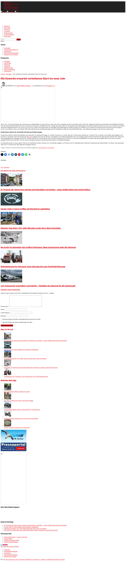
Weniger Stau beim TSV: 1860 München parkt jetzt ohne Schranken (31, 228)
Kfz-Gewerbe (5, 167)
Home (3, 74)
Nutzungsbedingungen (11, 7)
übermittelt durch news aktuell (46, 147)
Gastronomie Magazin (11, 542)
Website (3, 316)
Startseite (7, 2)
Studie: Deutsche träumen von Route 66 (16, 427)
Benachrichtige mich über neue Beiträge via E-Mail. (17, 322)
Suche (18, 39)
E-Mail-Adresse (5, 313)
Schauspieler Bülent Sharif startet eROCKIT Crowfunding (22, 409)
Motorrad (7, 29)
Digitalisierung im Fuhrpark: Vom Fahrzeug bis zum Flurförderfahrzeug (33, 266)
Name (2, 309)
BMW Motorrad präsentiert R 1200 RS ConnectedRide (21, 418)
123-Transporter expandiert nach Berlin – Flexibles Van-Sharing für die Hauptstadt (38, 285)
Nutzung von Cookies (11, 8)
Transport (7, 31)
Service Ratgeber (9, 34)
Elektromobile (8, 33)
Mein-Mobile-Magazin (23, 86)
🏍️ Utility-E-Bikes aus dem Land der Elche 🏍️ (18, 400)
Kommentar (5, 306)
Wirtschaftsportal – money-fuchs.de (15, 537)
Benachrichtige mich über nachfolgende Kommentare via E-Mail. (22, 319)
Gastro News (8, 539)
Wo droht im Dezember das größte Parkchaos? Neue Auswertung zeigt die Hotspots (38, 247)
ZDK (30, 137)
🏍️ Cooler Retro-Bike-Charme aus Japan (17, 391)
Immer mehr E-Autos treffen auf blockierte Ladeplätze (25, 209)
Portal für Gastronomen (11, 540)
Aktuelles (7, 26)
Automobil (7, 28)
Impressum (7, 5)
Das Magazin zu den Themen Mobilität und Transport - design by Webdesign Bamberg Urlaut (35, 559)
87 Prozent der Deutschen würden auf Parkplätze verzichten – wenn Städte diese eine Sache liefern (45, 189)
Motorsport (7, 36)
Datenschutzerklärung (11, 4)
